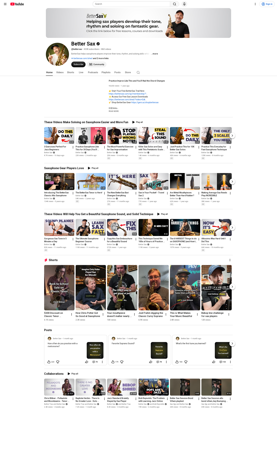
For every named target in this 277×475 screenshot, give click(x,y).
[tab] (49, 72)
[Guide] (5, 4)
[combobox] (132, 4)
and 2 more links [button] (101, 58)
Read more (114, 111)
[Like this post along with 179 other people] (113, 362)
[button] (114, 111)
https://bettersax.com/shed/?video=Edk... (128, 99)
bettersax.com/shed (82, 58)
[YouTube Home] (17, 4)
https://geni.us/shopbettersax (145, 102)
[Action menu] (102, 362)
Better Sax (48, 153)
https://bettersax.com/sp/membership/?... (128, 94)
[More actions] (73, 147)
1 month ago (68, 339)
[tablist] (138, 72)
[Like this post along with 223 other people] (49, 362)
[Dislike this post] (57, 362)
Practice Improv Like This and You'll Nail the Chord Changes (137, 81)
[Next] (232, 135)
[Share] (87, 362)
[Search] (174, 4)
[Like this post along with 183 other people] (177, 362)
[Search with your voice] (184, 4)
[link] (75, 351)
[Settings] (255, 4)
